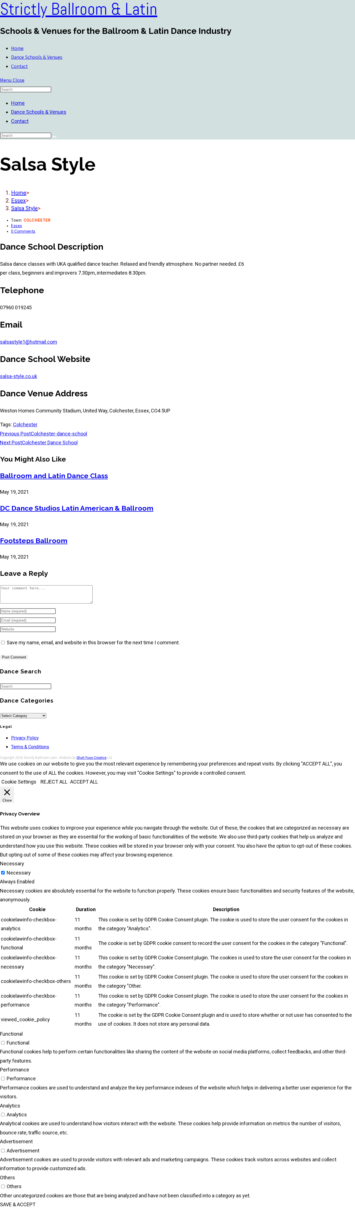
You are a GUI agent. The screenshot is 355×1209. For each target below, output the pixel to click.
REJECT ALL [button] (53, 782)
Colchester (25, 424)
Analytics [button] (10, 1106)
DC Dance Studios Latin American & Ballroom (76, 508)
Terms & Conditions (30, 746)
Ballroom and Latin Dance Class (54, 476)
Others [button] (7, 1177)
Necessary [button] (12, 863)
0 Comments (23, 231)
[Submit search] (54, 136)
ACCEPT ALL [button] (84, 782)
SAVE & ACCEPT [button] (18, 1204)
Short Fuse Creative (91, 758)
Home (18, 103)
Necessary (19, 873)
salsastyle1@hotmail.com (28, 342)
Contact (20, 121)
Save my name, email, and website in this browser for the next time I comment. (93, 642)
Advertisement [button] (16, 1141)
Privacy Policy (25, 738)
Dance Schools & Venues (38, 112)
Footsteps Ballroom (33, 540)
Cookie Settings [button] (18, 782)
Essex (16, 226)
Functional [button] (11, 1034)
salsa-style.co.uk (18, 376)
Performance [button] (14, 1070)
